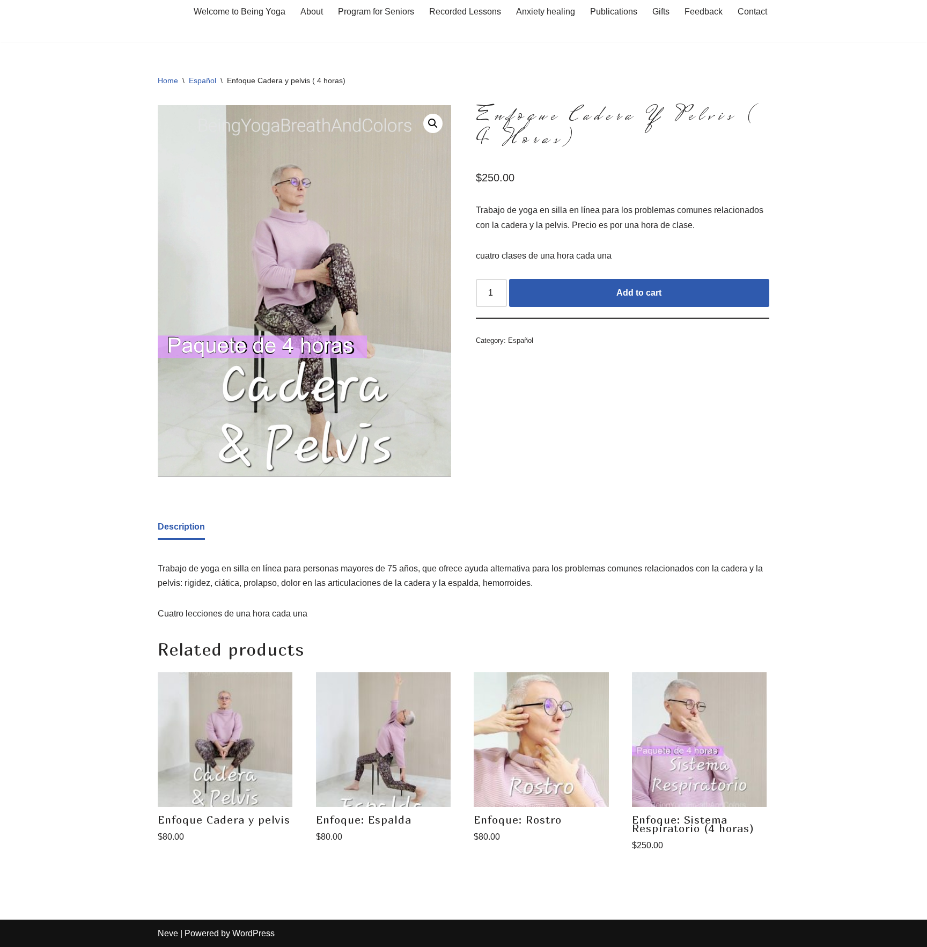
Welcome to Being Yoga (239, 11)
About (311, 11)
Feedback (704, 11)
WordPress (253, 933)
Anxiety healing (545, 11)
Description (181, 526)
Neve (168, 933)
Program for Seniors (376, 11)
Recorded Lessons (465, 11)
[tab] (181, 527)
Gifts (661, 11)
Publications (613, 11)
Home (168, 80)
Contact (752, 11)
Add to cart (638, 292)
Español (202, 80)
